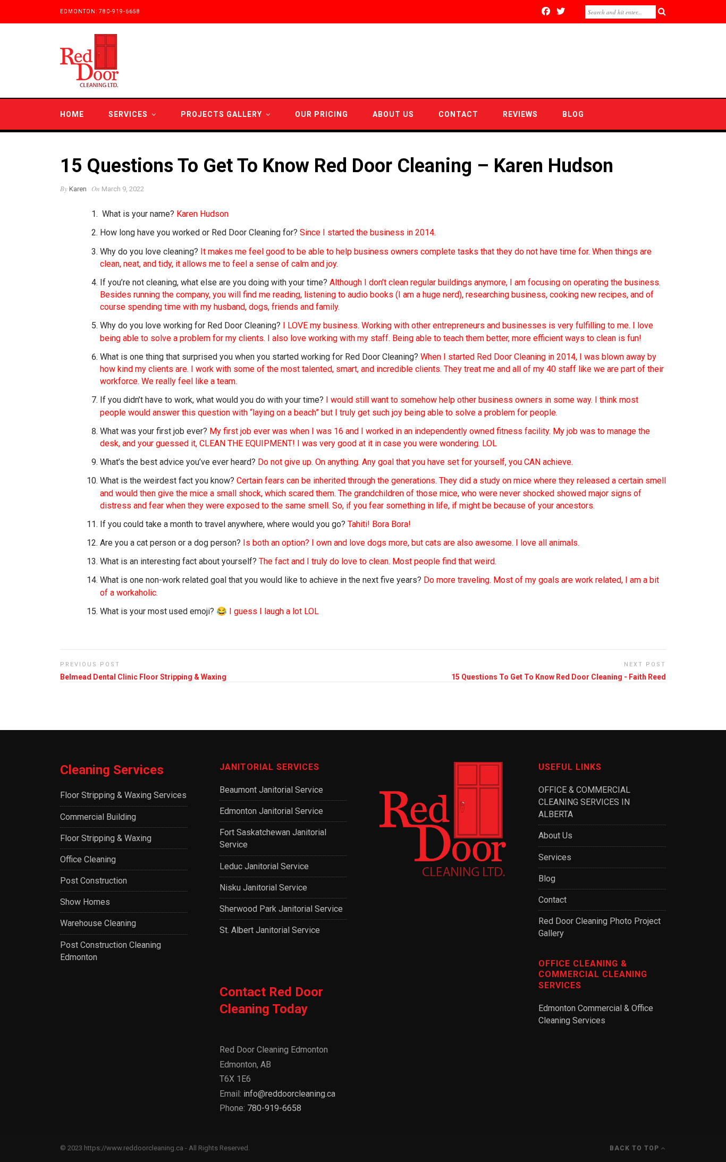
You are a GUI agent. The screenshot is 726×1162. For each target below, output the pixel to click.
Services (128, 114)
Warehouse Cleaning (98, 923)
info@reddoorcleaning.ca (289, 1094)
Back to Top (635, 1148)
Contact (458, 114)
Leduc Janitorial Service (264, 866)
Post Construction (93, 881)
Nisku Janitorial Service (263, 888)
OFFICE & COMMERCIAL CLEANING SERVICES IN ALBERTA (584, 802)
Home (72, 114)
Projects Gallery (221, 114)
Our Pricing (321, 114)
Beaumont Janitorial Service (271, 790)
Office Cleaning (88, 859)
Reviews (520, 114)
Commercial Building (98, 817)
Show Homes (85, 902)
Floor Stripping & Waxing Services (123, 795)
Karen (78, 189)
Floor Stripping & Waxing (105, 838)
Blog (573, 114)
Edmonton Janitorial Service (271, 811)
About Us (393, 114)
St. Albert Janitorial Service (270, 930)
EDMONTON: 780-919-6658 (100, 11)
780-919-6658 (274, 1108)
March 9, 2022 (123, 189)
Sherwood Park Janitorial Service (281, 909)
